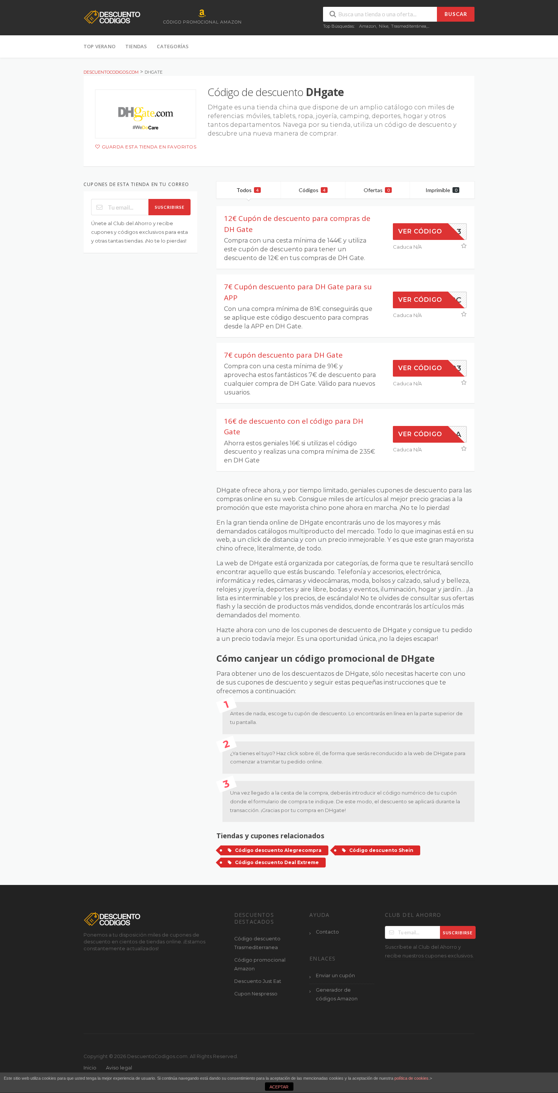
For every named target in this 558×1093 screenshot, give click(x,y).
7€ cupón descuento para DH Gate (283, 355)
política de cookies (411, 1078)
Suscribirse (169, 207)
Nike (383, 26)
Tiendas (136, 46)
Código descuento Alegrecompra (278, 850)
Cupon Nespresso (255, 994)
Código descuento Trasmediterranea (257, 943)
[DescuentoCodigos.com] (112, 16)
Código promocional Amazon (259, 964)
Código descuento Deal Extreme (277, 862)
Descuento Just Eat (257, 981)
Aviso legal (119, 1068)
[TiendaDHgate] (145, 113)
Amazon (367, 26)
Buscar (456, 14)
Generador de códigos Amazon (337, 994)
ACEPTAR (279, 1087)
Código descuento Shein (381, 850)
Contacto (327, 932)
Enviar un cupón (335, 975)
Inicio (90, 1068)
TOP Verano (99, 46)
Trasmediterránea (408, 26)
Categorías (173, 46)
